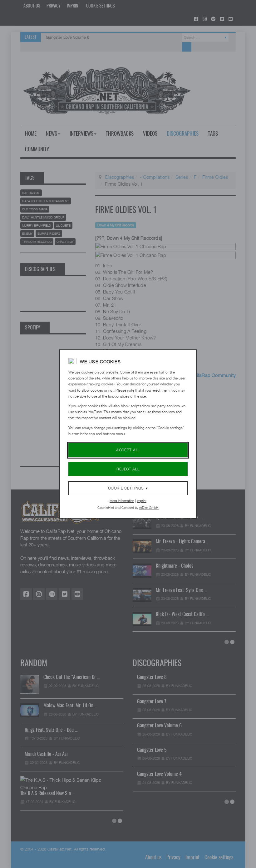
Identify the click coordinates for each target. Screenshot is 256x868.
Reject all (127, 469)
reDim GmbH (149, 507)
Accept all (128, 450)
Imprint (141, 501)
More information (122, 501)
